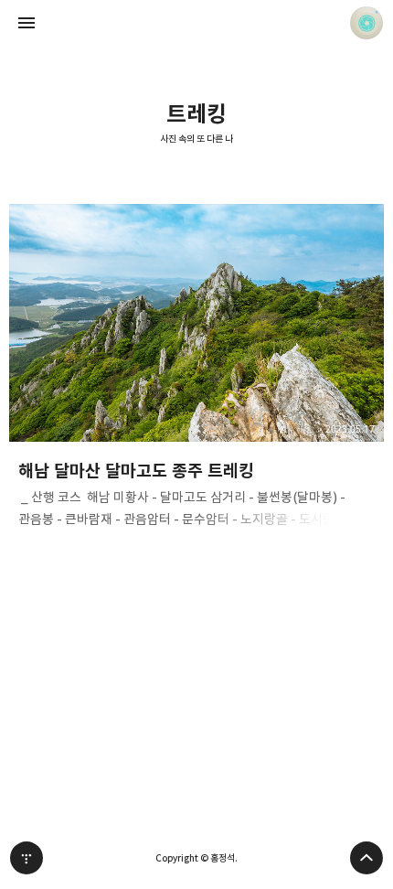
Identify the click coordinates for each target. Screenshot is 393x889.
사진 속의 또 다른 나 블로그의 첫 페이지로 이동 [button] (196, 23)
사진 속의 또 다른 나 (196, 139)
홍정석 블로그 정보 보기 (366, 23)
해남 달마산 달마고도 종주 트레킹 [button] (196, 372)
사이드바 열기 (26, 23)
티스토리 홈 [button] (26, 858)
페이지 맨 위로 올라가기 (366, 858)
